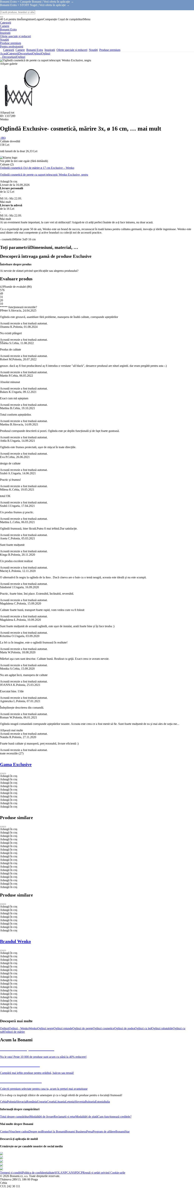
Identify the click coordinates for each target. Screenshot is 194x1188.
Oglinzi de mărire (14, 1031)
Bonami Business (75, 1131)
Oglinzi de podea (124, 1028)
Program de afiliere (104, 1131)
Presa (89, 1131)
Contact (4, 1131)
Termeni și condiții (11, 1172)
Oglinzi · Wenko (19, 1028)
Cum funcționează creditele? (114, 1116)
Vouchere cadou (19, 1131)
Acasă (3, 53)
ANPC (64, 1172)
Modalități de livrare (42, 1116)
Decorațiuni (25, 53)
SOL (57, 1172)
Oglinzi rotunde (63, 1028)
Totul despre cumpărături (15, 1116)
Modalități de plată (86, 1116)
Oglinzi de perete (82, 1028)
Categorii (12, 53)
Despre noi (35, 1131)
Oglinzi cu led (143, 1028)
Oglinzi (45, 53)
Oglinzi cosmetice (103, 1028)
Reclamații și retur (64, 1116)
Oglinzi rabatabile (162, 1028)
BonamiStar (122, 1131)
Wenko (33, 1028)
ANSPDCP (76, 1172)
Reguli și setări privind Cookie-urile (104, 1172)
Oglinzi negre (45, 1028)
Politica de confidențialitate (38, 1172)
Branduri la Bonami (53, 1131)
